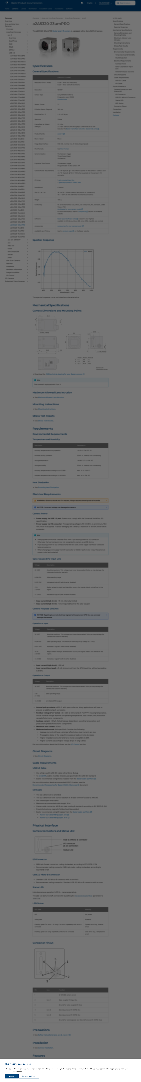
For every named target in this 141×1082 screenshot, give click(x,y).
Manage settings (28, 1076)
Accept (11, 1076)
